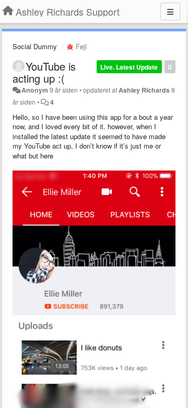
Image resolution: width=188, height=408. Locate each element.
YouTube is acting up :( (44, 72)
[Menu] (170, 11)
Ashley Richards (144, 90)
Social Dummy (35, 46)
